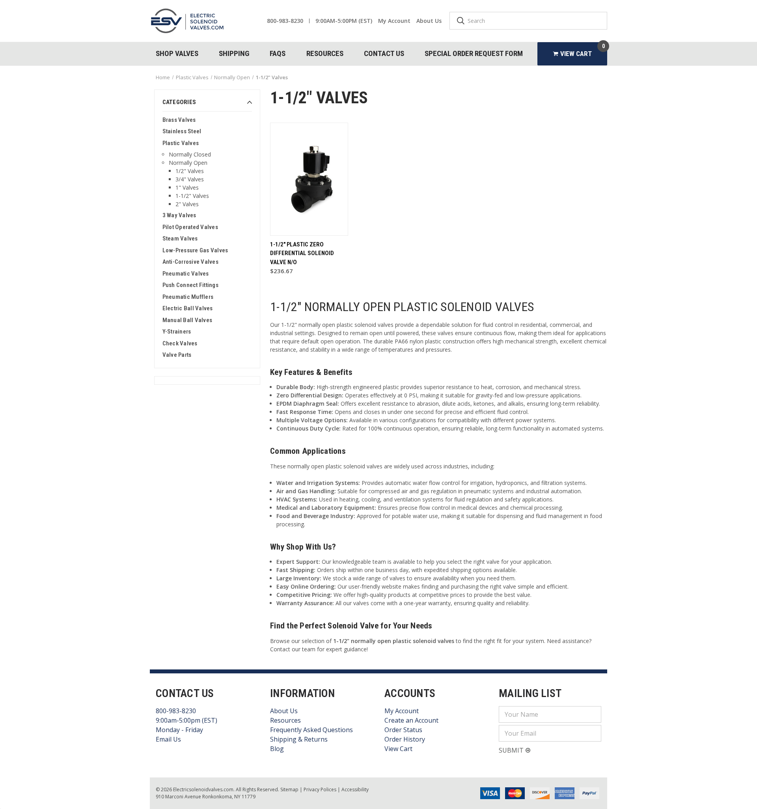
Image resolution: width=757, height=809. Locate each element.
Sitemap (289, 789)
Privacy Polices (320, 789)
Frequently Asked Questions (311, 729)
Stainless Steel (181, 131)
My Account (394, 20)
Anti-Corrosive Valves (190, 261)
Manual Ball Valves (187, 320)
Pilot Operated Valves (190, 227)
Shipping (234, 53)
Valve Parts (177, 354)
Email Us (168, 739)
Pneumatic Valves (185, 273)
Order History (404, 739)
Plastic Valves (180, 143)
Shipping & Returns (299, 739)
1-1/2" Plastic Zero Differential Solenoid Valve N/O (302, 253)
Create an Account (411, 720)
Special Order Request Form (474, 53)
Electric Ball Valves (187, 308)
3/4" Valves (189, 179)
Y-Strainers (176, 331)
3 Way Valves (179, 215)
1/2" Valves (189, 171)
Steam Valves (180, 238)
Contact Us (384, 53)
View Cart (398, 748)
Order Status (403, 729)
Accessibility (355, 789)
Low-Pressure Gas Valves (195, 250)
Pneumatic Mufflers (188, 296)
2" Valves (187, 204)
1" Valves (187, 187)
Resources (324, 53)
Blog (277, 748)
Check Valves (180, 343)
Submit (512, 750)
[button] (207, 104)
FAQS (277, 53)
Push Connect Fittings (190, 285)
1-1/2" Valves (192, 195)
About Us (429, 20)
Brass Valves (179, 119)
